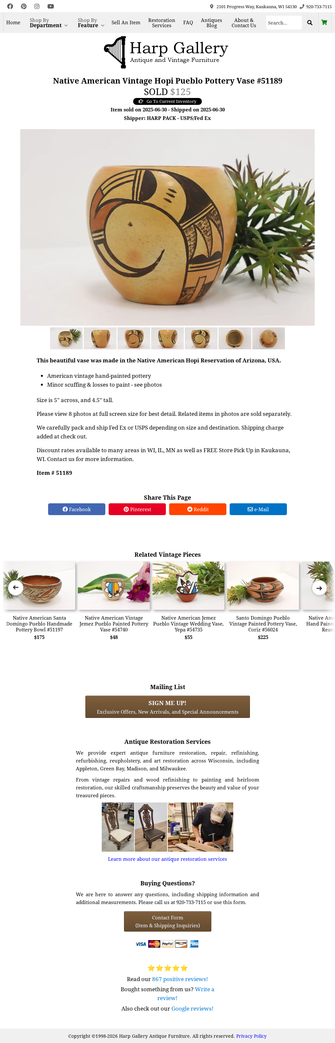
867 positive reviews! (180, 979)
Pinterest (140, 509)
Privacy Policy (251, 1036)
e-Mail (261, 509)
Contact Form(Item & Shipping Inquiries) (167, 921)
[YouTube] (51, 6)
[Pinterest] (23, 6)
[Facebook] (10, 6)
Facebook (79, 509)
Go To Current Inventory (171, 101)
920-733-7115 (319, 7)
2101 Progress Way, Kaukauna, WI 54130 (257, 7)
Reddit (200, 509)
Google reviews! (192, 1008)
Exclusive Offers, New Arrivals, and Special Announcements (167, 707)
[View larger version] (167, 226)
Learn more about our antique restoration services (167, 859)
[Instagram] (37, 6)
